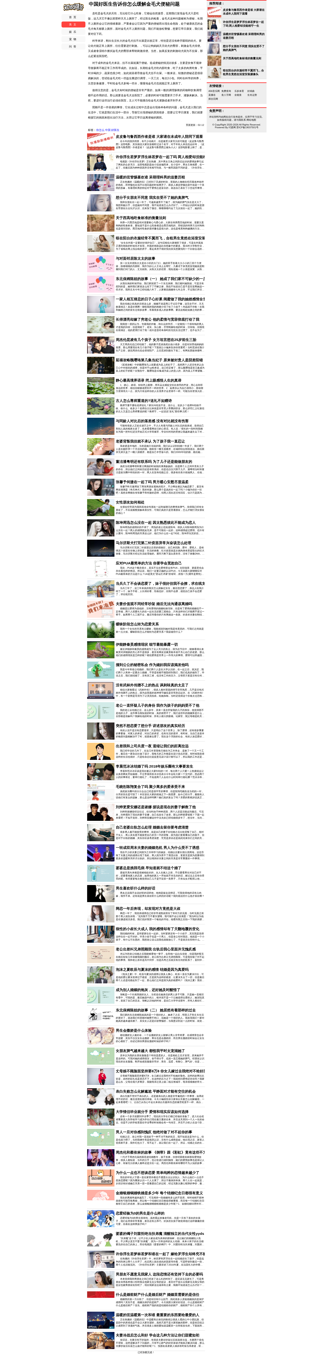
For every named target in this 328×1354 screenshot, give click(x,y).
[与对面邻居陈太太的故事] (100, 271)
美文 (73, 24)
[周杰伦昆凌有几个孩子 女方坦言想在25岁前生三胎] (100, 352)
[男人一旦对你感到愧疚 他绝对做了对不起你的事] (100, 1145)
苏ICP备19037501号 (247, 127)
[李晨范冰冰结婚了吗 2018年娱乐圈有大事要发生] (100, 779)
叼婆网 (232, 127)
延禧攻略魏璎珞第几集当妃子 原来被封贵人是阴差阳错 (159, 360)
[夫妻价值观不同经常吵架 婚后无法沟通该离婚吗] (100, 616)
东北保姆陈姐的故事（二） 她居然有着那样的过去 (156, 1010)
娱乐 (73, 31)
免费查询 (226, 91)
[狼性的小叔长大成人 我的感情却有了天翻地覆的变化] (100, 942)
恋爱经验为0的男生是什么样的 (140, 1213)
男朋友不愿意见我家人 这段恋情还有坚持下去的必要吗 (159, 1274)
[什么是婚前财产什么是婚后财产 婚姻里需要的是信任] (100, 1307)
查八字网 (226, 95)
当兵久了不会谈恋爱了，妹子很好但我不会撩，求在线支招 (162, 583)
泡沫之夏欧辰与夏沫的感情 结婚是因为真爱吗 (152, 969)
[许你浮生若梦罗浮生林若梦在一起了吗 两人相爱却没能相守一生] (100, 170)
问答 (73, 46)
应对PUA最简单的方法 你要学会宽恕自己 (149, 563)
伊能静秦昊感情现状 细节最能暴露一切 (147, 644)
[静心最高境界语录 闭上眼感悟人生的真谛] (100, 393)
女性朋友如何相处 (130, 502)
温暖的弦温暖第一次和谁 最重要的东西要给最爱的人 (157, 1315)
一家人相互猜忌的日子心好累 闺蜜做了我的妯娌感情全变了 (163, 299)
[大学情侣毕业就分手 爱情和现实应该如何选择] (100, 1124)
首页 (73, 17)
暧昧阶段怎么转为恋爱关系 (137, 624)
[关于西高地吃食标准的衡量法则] (100, 230)
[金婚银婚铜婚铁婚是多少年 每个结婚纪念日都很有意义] (100, 1206)
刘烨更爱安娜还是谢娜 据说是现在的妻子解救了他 (156, 807)
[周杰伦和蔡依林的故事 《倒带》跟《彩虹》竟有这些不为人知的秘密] (100, 1165)
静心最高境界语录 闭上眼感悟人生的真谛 (148, 380)
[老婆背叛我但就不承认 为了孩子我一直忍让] (100, 454)
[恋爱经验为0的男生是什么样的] (100, 1226)
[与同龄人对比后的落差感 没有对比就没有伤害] (100, 434)
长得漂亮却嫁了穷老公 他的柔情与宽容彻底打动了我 (157, 319)
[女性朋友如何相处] (100, 515)
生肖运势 (252, 95)
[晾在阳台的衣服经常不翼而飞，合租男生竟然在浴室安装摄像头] (100, 251)
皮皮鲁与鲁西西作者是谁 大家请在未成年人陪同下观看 (159, 136)
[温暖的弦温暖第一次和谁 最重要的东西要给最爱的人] (100, 1328)
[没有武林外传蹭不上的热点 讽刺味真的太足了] (100, 698)
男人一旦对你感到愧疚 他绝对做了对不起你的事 (154, 1132)
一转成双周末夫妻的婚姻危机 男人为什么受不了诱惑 (157, 848)
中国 (108, 130)
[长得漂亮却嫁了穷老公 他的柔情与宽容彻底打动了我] (100, 332)
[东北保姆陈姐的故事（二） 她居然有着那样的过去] (100, 1023)
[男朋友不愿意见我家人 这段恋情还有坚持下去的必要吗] (100, 1287)
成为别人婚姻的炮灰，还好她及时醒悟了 (148, 990)
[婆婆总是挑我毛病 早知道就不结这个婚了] (100, 881)
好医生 (115, 130)
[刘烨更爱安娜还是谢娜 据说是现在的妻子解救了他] (100, 820)
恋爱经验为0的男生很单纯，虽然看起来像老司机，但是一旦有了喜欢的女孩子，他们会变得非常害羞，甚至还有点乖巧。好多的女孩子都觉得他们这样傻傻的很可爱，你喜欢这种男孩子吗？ (160, 1221)
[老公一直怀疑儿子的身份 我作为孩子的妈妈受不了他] (100, 718)
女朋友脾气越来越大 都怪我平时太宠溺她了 (150, 1051)
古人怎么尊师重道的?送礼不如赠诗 (144, 401)
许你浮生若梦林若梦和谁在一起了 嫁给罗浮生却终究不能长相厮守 (168, 1254)
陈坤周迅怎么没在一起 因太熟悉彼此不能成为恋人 (156, 522)
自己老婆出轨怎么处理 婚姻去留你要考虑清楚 (152, 827)
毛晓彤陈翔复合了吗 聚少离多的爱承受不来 (150, 787)
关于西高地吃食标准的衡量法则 (141, 218)
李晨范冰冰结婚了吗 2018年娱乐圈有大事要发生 (154, 766)
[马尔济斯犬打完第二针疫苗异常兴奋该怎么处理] (100, 556)
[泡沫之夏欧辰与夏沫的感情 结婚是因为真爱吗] (100, 982)
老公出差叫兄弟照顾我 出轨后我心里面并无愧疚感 (156, 949)
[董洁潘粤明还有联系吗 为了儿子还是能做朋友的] (100, 474)
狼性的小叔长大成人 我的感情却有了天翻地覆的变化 (157, 929)
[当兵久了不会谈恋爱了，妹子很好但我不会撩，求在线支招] (100, 596)
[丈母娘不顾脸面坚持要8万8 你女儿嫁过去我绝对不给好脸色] (100, 1084)
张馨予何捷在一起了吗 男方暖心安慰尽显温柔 (152, 482)
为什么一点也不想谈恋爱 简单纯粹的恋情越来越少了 (157, 1173)
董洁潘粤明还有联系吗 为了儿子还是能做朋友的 (154, 462)
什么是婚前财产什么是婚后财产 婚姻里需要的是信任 (157, 1294)
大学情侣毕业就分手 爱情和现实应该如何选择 (152, 1112)
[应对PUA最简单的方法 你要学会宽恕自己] (100, 576)
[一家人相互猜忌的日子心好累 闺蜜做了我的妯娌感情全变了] (100, 312)
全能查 (238, 95)
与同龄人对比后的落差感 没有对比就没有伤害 (152, 421)
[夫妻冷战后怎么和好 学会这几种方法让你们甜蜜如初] (100, 1348)
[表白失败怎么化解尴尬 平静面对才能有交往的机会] (100, 1104)
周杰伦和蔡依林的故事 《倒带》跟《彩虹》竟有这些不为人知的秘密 (170, 1152)
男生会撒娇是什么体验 (134, 1030)
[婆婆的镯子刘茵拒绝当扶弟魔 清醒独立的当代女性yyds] (100, 1246)
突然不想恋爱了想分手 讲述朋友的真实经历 (150, 726)
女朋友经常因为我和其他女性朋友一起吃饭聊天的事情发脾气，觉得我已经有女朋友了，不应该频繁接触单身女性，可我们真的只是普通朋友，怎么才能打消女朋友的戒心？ (160, 510)
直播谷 (212, 95)
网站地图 (251, 119)
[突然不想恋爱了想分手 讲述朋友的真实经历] (100, 738)
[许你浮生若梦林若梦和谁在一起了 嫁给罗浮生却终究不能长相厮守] (100, 1267)
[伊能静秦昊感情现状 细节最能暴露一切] (100, 657)
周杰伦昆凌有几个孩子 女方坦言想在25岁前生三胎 (156, 340)
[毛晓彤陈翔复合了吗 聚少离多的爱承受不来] (100, 799)
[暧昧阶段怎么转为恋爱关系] (100, 637)
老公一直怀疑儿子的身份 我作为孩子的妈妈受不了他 (157, 705)
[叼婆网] (74, 11)
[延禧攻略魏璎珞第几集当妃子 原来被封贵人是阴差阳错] (100, 373)
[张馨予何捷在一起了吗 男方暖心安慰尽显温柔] (100, 495)
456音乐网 (214, 91)
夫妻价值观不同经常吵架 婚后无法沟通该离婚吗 (154, 604)
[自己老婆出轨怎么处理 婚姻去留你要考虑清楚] (100, 840)
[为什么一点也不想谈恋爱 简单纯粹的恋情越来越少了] (100, 1185)
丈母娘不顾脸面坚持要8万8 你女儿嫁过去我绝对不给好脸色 (163, 1071)
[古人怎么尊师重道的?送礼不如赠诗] (100, 413)
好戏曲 (251, 91)
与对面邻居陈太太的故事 (135, 258)
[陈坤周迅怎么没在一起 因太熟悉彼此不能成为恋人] (100, 535)
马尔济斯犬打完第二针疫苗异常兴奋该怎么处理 (153, 543)
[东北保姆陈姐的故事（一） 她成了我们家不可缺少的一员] (100, 291)
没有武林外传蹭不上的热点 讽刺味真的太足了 (152, 685)
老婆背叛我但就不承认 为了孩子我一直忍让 (150, 441)
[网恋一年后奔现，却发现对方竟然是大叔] (100, 921)
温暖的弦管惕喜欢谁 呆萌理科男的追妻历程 (150, 177)
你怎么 (100, 130)
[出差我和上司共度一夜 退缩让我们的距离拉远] (100, 759)
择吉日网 (213, 98)
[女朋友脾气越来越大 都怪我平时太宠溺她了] (100, 1063)
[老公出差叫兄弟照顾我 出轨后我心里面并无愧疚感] (100, 962)
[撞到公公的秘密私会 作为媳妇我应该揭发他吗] (100, 677)
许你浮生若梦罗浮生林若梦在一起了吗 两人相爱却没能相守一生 (166, 157)
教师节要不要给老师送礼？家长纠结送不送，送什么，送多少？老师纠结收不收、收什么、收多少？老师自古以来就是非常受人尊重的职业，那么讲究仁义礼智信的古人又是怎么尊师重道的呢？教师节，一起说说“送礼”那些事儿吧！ (160, 408)
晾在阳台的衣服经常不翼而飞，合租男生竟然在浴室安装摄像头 (166, 238)
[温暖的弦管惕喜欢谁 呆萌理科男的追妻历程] (100, 190)
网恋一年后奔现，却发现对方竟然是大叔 (148, 908)
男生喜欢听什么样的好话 (135, 888)
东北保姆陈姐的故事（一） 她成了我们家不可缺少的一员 (161, 279)
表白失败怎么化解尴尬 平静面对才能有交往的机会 (156, 1091)
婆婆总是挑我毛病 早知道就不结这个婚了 (148, 868)
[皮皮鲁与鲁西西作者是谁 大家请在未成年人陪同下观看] (100, 149)
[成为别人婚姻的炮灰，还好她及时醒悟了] (100, 1002)
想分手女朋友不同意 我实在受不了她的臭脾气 (152, 197)
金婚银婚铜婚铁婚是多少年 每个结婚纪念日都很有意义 (159, 1193)
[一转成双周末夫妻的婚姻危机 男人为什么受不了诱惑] (100, 860)
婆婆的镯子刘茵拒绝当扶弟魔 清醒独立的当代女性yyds (160, 1234)
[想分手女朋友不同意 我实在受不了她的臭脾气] (100, 210)
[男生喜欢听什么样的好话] (100, 901)
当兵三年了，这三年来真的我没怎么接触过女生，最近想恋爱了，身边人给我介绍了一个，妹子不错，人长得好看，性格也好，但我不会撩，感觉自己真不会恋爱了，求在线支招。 (160, 591)
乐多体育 (239, 91)
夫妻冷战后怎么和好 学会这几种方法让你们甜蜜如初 (157, 1335)
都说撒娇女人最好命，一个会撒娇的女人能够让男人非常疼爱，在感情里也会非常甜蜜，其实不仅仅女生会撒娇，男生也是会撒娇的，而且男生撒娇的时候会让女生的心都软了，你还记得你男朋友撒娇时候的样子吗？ (160, 1038)
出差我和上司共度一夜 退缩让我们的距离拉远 (152, 746)
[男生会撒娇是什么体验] (100, 1043)
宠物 (73, 39)
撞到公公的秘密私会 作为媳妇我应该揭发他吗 (152, 665)
